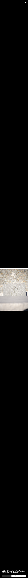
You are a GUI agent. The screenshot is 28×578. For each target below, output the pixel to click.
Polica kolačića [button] (5, 572)
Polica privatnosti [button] (14, 572)
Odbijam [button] (7, 575)
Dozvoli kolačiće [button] (19, 575)
